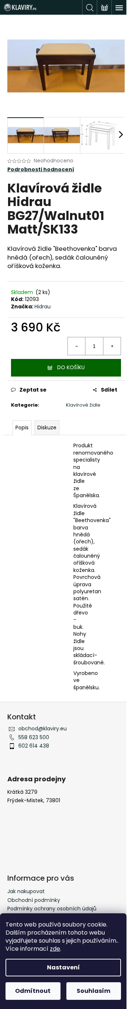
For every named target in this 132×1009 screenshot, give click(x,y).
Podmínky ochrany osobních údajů (51, 908)
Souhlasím (93, 991)
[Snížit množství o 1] (76, 346)
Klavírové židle (83, 404)
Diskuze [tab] (46, 427)
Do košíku (71, 367)
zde (55, 948)
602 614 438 (33, 745)
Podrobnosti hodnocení (40, 169)
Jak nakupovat (26, 891)
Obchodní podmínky (33, 900)
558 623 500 (33, 737)
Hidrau (42, 306)
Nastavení (63, 967)
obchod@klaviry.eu (42, 728)
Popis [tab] (22, 427)
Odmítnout (33, 991)
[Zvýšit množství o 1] (112, 346)
